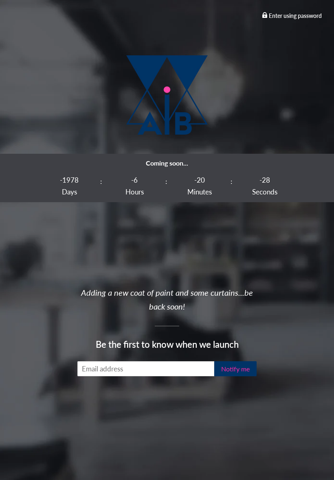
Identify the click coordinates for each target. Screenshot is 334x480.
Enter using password (295, 15)
